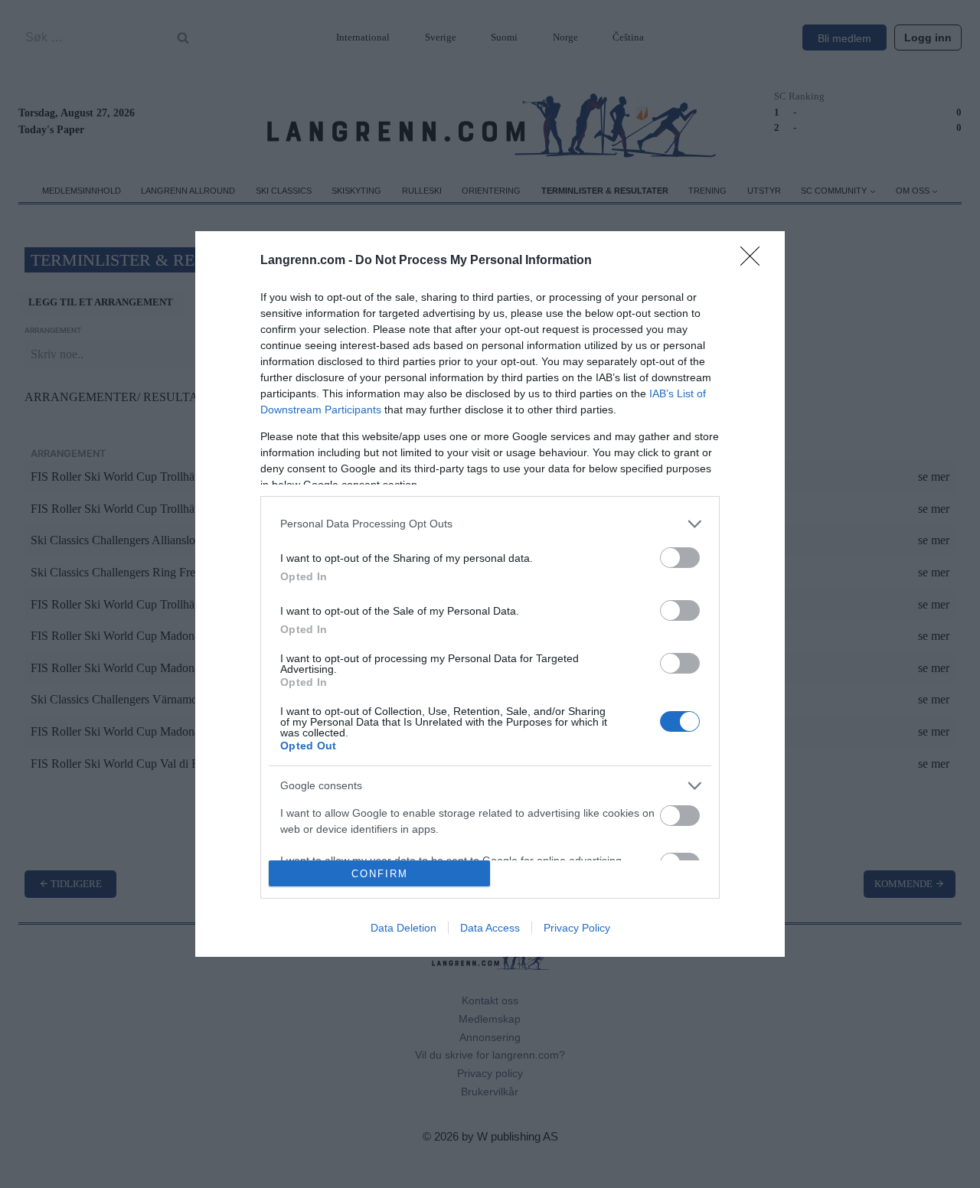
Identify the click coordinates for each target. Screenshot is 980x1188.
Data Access (490, 928)
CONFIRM (379, 874)
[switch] (680, 557)
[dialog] (490, 594)
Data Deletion (403, 928)
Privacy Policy (577, 928)
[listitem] (490, 524)
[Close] (754, 261)
